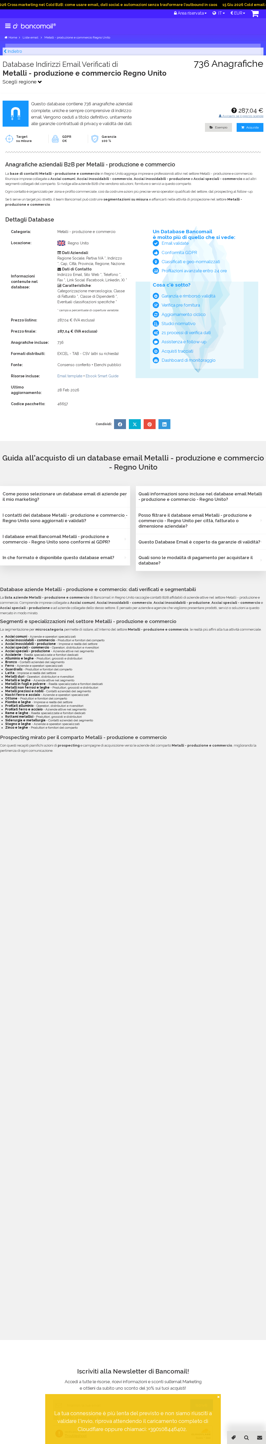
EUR (237, 13)
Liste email (31, 37)
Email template (69, 376)
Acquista (252, 127)
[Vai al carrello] (255, 14)
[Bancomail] (34, 30)
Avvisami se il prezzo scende (242, 116)
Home (13, 37)
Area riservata (190, 13)
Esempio (220, 127)
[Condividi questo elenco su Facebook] (120, 424)
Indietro (14, 51)
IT (219, 13)
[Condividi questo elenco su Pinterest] (150, 424)
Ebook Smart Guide (102, 376)
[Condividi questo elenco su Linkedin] (164, 424)
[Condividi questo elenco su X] (135, 424)
